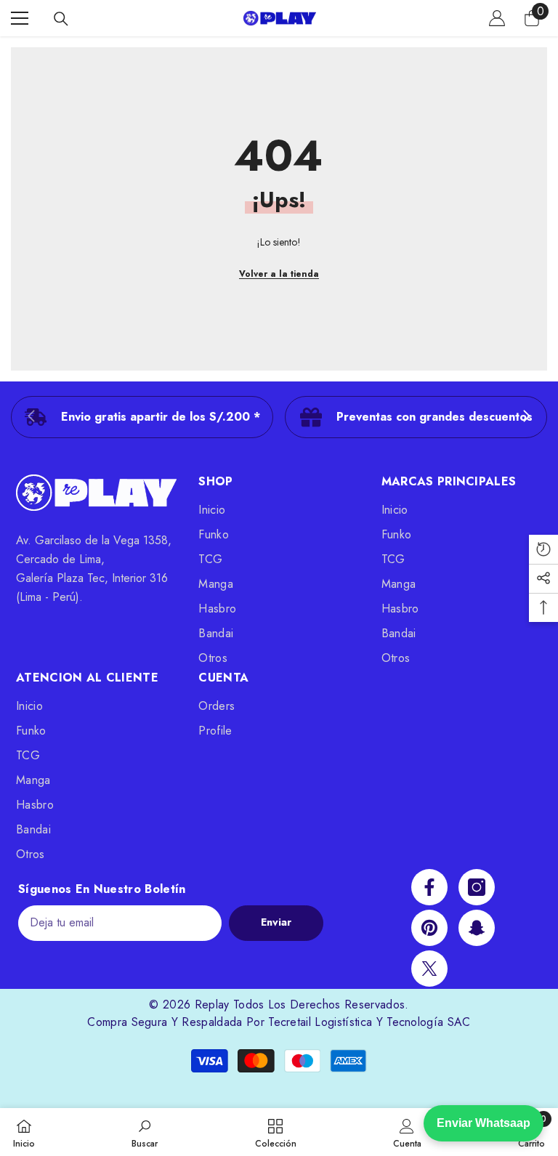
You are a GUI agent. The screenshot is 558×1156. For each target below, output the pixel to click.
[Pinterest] (429, 928)
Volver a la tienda (279, 273)
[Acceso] (497, 18)
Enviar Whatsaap (483, 1123)
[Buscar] (61, 19)
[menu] (19, 18)
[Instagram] (476, 887)
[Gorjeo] (429, 968)
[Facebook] (429, 887)
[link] (142, 417)
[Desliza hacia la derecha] (526, 417)
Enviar (276, 922)
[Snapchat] (476, 928)
